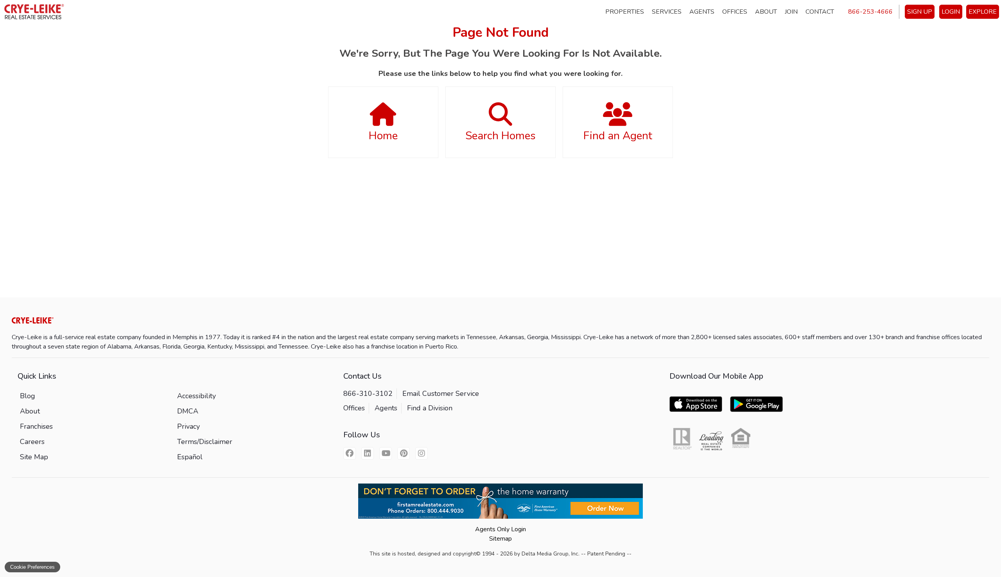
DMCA (187, 411)
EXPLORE (983, 11)
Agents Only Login (500, 529)
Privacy (188, 426)
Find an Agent (617, 135)
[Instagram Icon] (421, 453)
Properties (624, 11)
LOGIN (951, 11)
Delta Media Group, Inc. (550, 553)
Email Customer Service (440, 393)
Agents (701, 11)
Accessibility (196, 396)
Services (667, 11)
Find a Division (429, 408)
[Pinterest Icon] (403, 453)
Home (383, 135)
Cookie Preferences (32, 567)
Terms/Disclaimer (204, 441)
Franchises (36, 426)
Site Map (34, 457)
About (766, 11)
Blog (27, 396)
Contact (819, 11)
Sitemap (500, 538)
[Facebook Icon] (349, 453)
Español (190, 457)
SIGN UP (919, 11)
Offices (734, 11)
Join (791, 11)
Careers (32, 441)
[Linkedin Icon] (367, 453)
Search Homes (500, 135)
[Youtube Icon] (385, 453)
